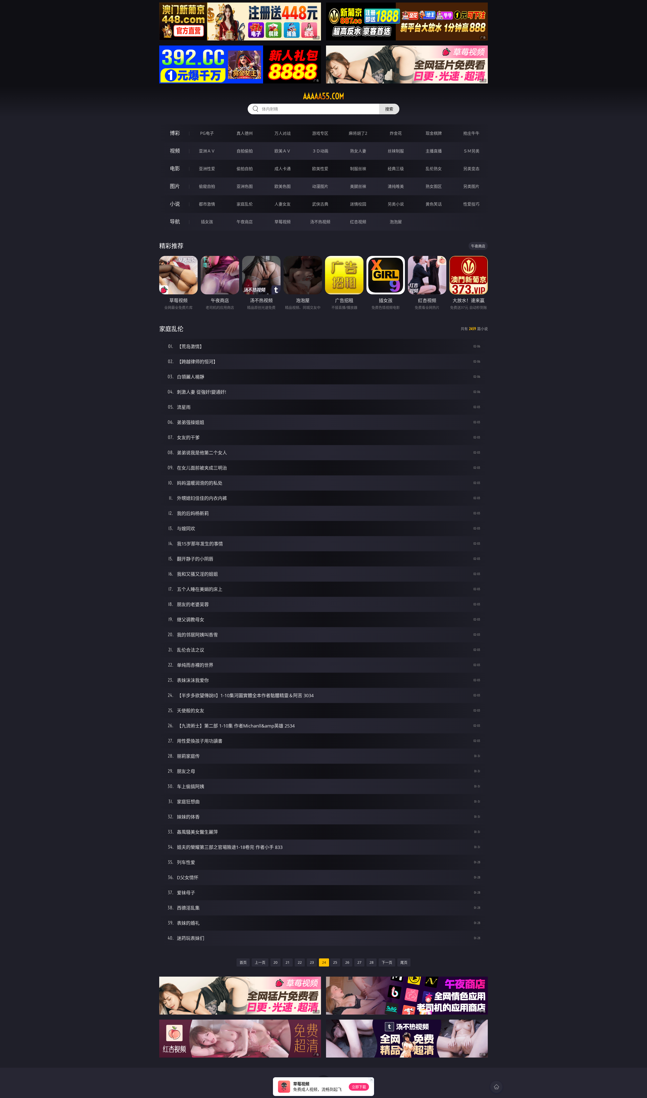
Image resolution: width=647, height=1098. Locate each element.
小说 (175, 204)
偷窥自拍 (207, 186)
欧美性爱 (320, 168)
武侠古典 (320, 204)
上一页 (260, 962)
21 (288, 962)
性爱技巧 (471, 204)
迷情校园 (358, 204)
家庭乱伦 (245, 204)
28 (371, 962)
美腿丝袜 (358, 186)
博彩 (175, 133)
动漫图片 (320, 186)
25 (335, 962)
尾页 (403, 962)
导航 (175, 221)
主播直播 (434, 151)
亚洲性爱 (207, 168)
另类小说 (396, 204)
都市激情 (207, 204)
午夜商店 (245, 222)
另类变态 (471, 168)
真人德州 (245, 133)
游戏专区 (320, 133)
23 (312, 962)
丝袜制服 (396, 151)
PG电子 (207, 133)
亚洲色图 (245, 186)
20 (275, 962)
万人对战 (282, 133)
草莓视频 (282, 222)
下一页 (387, 962)
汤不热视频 (320, 222)
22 (300, 962)
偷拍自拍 (245, 168)
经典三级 (396, 168)
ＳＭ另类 (471, 151)
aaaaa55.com (323, 96)
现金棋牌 (434, 133)
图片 (175, 186)
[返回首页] (496, 1087)
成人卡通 (282, 168)
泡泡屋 (396, 222)
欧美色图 (282, 186)
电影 (175, 168)
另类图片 (471, 186)
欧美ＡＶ (282, 151)
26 (347, 962)
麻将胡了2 (358, 133)
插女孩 (207, 222)
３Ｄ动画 (320, 151)
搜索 (389, 109)
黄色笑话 (434, 204)
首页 (243, 962)
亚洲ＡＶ (207, 151)
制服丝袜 (358, 168)
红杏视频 (358, 222)
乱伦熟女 (434, 168)
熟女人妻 (358, 151)
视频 (175, 150)
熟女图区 (434, 186)
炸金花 (396, 133)
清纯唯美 (396, 186)
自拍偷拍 (245, 151)
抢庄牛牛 (471, 133)
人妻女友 (282, 204)
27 (359, 962)
